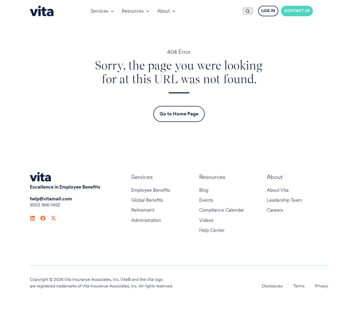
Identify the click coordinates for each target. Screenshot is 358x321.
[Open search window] (247, 11)
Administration (146, 220)
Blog (203, 190)
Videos (206, 220)
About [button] (163, 11)
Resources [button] (133, 11)
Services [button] (99, 11)
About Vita (278, 190)
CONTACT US (297, 10)
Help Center (212, 230)
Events (206, 200)
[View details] (32, 217)
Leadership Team (284, 200)
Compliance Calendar (221, 210)
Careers (275, 210)
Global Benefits (147, 200)
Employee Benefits (150, 190)
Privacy (321, 285)
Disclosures (272, 285)
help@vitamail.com (51, 198)
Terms (299, 285)
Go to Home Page (179, 113)
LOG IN (268, 10)
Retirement (142, 210)
